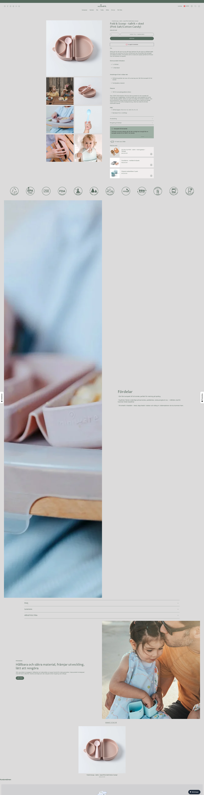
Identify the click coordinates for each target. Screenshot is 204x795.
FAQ (26, 603)
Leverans (28, 609)
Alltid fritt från (30, 615)
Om (111, 48)
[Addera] (151, 154)
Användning (113, 118)
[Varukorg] (199, 6)
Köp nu (131, 38)
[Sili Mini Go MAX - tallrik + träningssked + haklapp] (115, 152)
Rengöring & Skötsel (115, 123)
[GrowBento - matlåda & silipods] (115, 162)
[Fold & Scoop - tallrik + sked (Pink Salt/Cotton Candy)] (102, 749)
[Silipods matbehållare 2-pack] (115, 173)
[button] (84, 10)
